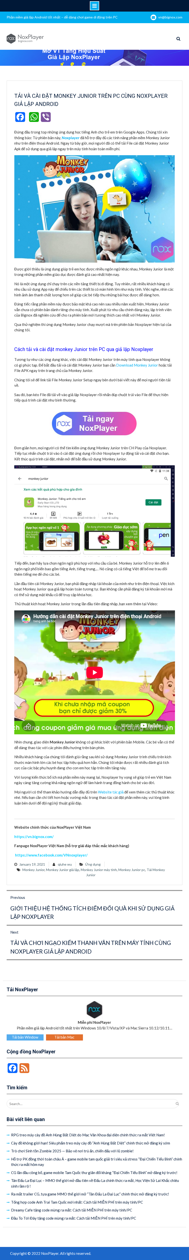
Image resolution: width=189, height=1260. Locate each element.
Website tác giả (111, 792)
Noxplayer (70, 137)
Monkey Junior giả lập (62, 870)
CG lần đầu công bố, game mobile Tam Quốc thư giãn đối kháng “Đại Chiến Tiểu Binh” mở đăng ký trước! (94, 1172)
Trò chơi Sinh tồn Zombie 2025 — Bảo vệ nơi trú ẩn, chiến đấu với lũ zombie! (72, 1151)
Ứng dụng (93, 864)
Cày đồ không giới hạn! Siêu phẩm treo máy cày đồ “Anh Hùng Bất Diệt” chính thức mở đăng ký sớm (90, 1143)
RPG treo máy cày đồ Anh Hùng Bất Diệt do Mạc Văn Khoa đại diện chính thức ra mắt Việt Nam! (88, 1135)
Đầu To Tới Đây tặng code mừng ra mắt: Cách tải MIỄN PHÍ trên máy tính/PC (73, 1218)
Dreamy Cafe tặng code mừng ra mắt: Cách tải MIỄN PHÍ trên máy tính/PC (71, 1210)
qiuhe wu (65, 864)
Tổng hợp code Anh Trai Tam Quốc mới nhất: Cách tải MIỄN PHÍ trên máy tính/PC (77, 1202)
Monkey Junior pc (131, 870)
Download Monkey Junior (137, 365)
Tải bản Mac (64, 1037)
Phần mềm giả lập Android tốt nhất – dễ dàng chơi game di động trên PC (62, 17)
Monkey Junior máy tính (99, 870)
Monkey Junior (33, 870)
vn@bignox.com (170, 17)
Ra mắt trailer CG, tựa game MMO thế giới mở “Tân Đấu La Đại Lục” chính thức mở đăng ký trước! (90, 1194)
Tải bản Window (25, 1037)
